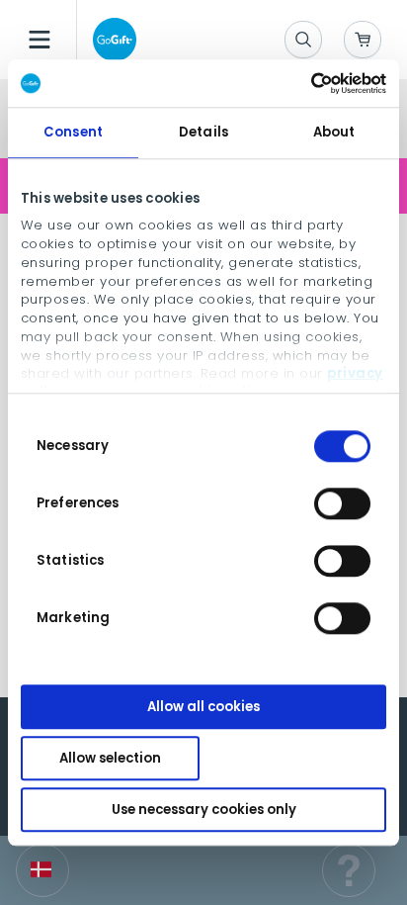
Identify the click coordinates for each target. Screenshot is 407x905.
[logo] (110, 39)
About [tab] (334, 132)
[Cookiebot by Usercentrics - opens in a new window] (299, 83)
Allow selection (110, 758)
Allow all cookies (203, 706)
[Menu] (39, 39)
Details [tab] (203, 132)
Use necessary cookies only (204, 809)
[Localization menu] (42, 870)
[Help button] (348, 870)
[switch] (342, 503)
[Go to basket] (362, 39)
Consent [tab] (73, 132)
